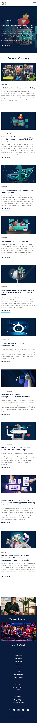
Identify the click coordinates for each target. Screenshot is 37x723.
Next (29, 592)
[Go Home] (3, 3)
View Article (5, 45)
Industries (18, 659)
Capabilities (18, 655)
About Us (18, 665)
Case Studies (18, 662)
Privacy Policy (18, 677)
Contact (18, 671)
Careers (18, 668)
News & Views (18, 674)
